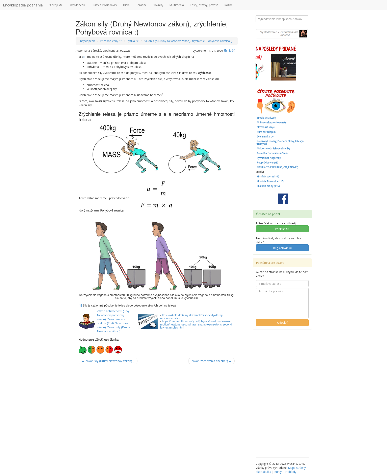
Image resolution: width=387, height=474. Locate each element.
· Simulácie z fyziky (266, 117)
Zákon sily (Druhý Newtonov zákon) (113, 329)
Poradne (141, 5)
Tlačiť (230, 50)
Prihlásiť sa (282, 229)
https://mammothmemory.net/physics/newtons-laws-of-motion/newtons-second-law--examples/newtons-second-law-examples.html (196, 324)
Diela (126, 5)
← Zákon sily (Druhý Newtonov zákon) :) (108, 361)
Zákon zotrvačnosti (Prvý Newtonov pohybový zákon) (113, 315)
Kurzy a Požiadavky (104, 5)
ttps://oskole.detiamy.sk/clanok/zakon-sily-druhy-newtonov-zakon (192, 316)
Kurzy (278, 472)
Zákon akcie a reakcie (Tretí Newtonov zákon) (112, 323)
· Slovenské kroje (265, 127)
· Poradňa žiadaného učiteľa (272, 153)
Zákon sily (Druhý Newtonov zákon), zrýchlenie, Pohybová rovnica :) (188, 41)
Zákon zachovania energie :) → (211, 361)
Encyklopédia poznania (23, 5)
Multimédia (176, 5)
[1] (84, 57)
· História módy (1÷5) (268, 186)
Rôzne (228, 5)
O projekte (56, 5)
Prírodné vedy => (111, 41)
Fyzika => (133, 41)
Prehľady (290, 472)
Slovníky (158, 5)
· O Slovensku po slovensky (271, 122)
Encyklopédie (77, 5)
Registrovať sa (282, 248)
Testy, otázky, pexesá (204, 5)
